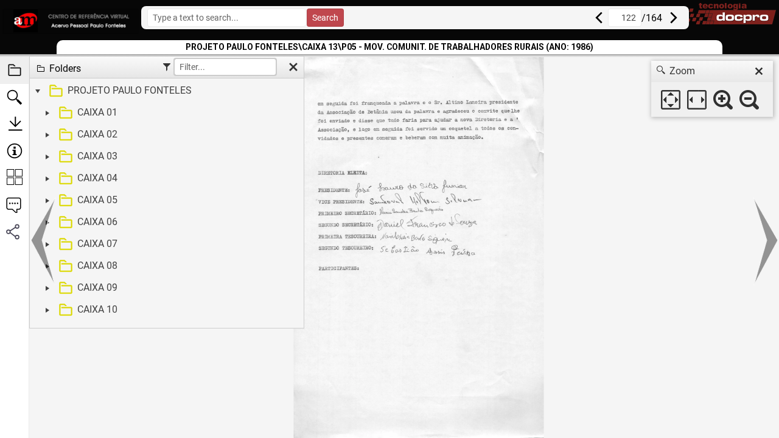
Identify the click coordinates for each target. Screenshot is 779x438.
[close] (759, 71)
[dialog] (712, 89)
